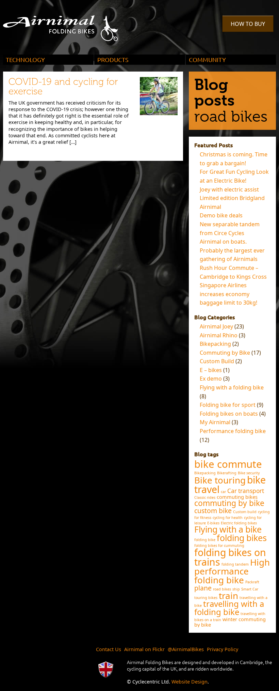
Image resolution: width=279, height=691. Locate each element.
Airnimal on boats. (223, 241)
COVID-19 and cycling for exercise (63, 86)
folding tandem (235, 564)
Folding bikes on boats (229, 413)
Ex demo (211, 378)
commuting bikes (237, 496)
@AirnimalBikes (186, 649)
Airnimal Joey (216, 326)
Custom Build (217, 361)
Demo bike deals (221, 215)
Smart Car (249, 589)
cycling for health (228, 517)
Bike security (249, 473)
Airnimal (68, 23)
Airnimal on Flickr (144, 649)
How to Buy (248, 24)
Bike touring (220, 480)
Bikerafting (226, 473)
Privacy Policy (222, 649)
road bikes (222, 589)
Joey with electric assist (229, 189)
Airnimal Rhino (218, 335)
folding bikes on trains (230, 557)
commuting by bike (229, 503)
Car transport (245, 491)
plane (203, 588)
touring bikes (205, 597)
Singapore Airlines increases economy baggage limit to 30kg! (228, 293)
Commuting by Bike (225, 352)
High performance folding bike (232, 571)
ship (236, 589)
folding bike (204, 539)
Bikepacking (215, 344)
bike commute (228, 464)
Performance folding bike (233, 431)
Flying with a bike (228, 529)
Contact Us (108, 649)
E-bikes (213, 523)
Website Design (189, 681)
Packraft (252, 582)
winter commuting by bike (230, 622)
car (223, 491)
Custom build (245, 511)
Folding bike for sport (228, 405)
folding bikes (242, 537)
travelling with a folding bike (229, 607)
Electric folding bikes (239, 523)
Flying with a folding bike (232, 387)
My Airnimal (215, 422)
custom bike (213, 510)
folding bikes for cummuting (219, 545)
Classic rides (204, 497)
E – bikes (211, 370)
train (228, 595)
